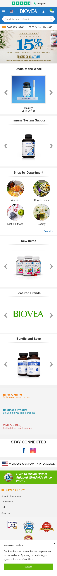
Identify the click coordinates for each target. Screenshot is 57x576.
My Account (7, 501)
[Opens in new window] (24, 450)
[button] (5, 315)
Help (4, 507)
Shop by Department (11, 495)
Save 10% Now (15, 490)
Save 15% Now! (15, 27)
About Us (6, 512)
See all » (48, 231)
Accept (28, 566)
